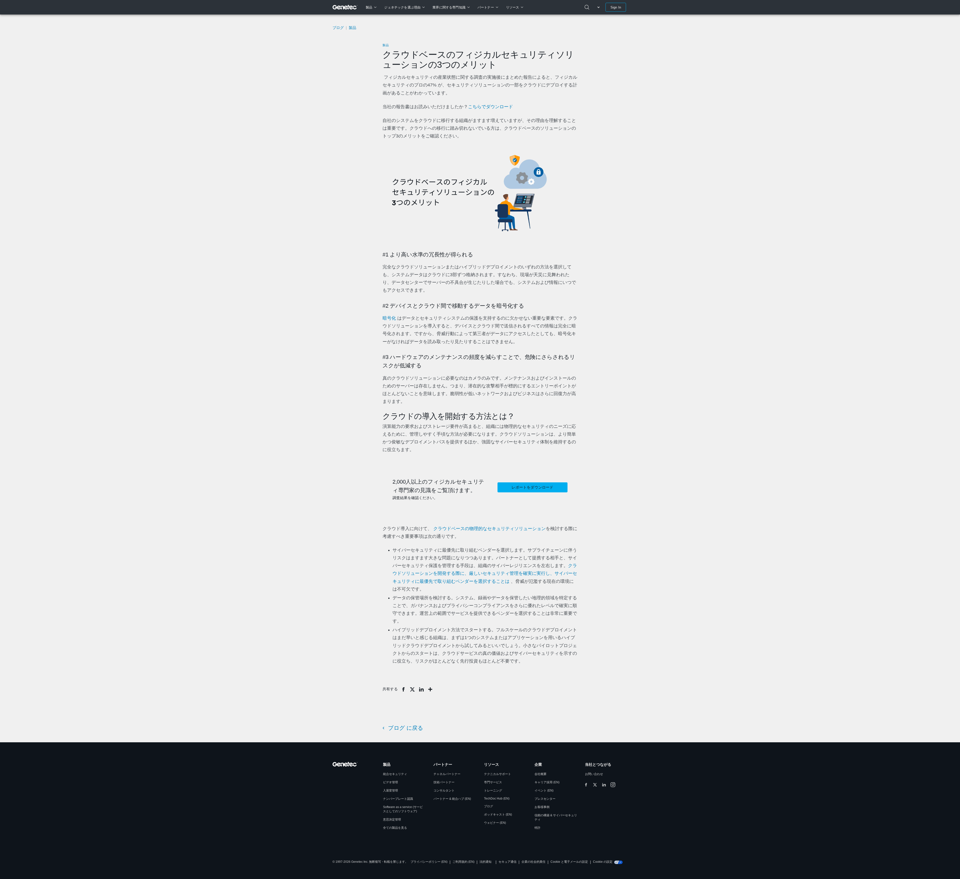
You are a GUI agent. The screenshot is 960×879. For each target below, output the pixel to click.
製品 (385, 45)
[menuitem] (371, 7)
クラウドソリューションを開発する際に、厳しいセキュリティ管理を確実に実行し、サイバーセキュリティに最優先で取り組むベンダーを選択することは (484, 573)
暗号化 (389, 318)
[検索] (587, 7)
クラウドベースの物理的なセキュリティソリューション (489, 528)
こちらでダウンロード (490, 106)
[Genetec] (345, 7)
